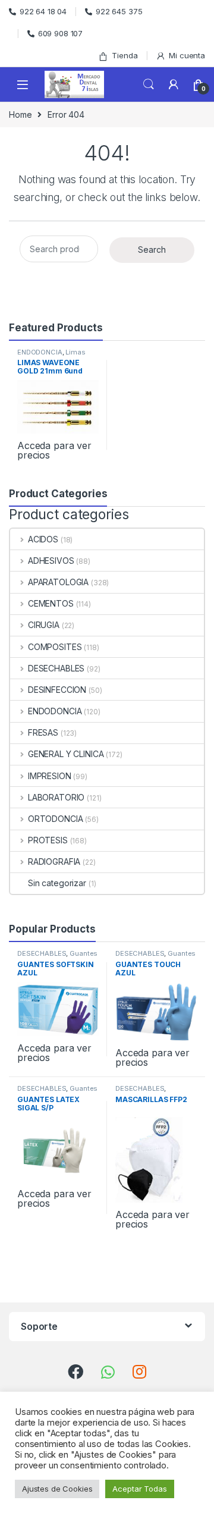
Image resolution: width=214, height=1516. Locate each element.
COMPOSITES (54, 647)
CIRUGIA (43, 625)
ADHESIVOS (51, 560)
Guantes (83, 953)
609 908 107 (60, 33)
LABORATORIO (56, 797)
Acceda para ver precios (54, 450)
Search (148, 84)
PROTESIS (48, 840)
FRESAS (43, 732)
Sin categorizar (57, 883)
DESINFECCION (57, 690)
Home (20, 114)
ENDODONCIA (39, 352)
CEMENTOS (51, 603)
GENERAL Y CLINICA (65, 754)
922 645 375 (119, 11)
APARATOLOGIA (58, 582)
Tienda (124, 55)
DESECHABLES (56, 668)
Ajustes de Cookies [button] (57, 1488)
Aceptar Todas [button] (139, 1488)
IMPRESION (49, 776)
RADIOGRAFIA (54, 861)
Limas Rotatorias (51, 355)
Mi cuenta (187, 55)
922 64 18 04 (43, 11)
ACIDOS (43, 539)
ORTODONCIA (55, 819)
